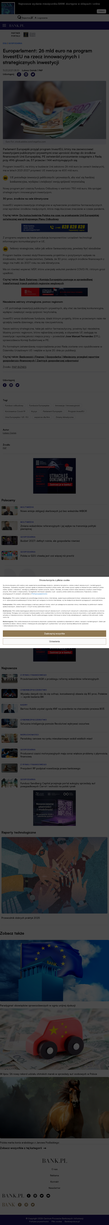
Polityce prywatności (39, 594)
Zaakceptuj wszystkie (54, 633)
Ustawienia (54, 641)
